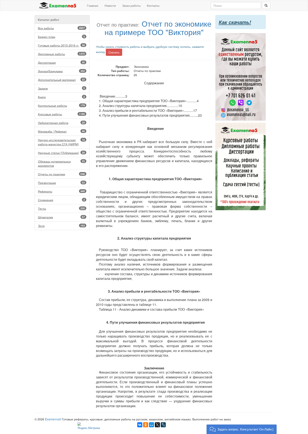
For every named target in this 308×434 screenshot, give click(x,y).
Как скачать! (235, 22)
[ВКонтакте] (139, 424)
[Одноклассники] (145, 424)
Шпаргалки (61, 217)
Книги (61, 97)
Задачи (61, 88)
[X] (157, 424)
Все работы (61, 28)
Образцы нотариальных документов (61, 163)
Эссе (61, 226)
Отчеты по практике (61, 174)
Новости (110, 5)
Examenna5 (53, 419)
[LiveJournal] (163, 424)
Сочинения (61, 200)
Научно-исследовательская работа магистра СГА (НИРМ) (61, 142)
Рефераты (61, 191)
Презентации (61, 183)
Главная (92, 5)
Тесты (61, 208)
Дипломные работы (61, 54)
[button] (242, 429)
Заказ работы (131, 5)
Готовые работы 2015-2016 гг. (61, 45)
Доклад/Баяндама (61, 71)
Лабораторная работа (61, 123)
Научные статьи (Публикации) (61, 153)
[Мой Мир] (151, 424)
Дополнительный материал (61, 80)
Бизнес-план (61, 37)
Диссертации (61, 62)
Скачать (114, 52)
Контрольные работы (61, 105)
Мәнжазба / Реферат (61, 131)
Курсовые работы (61, 114)
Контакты (153, 5)
